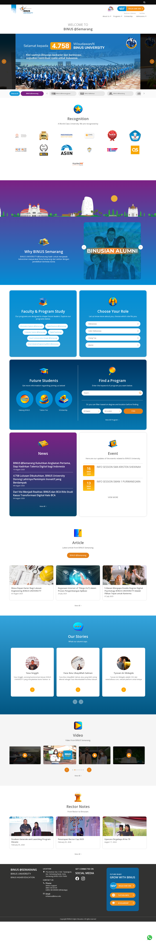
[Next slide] (152, 61)
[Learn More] (78, 61)
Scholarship (128, 16)
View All (42, 506)
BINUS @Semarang (78, 555)
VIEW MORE (113, 497)
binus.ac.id (14, 93)
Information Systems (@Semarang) (31, 326)
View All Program (111, 420)
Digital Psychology (56, 332)
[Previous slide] (75, 702)
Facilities (142, 13)
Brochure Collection (130, 13)
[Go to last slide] (4, 61)
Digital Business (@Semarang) (56, 326)
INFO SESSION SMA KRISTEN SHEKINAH (113, 470)
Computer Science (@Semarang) (35, 332)
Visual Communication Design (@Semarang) (43, 338)
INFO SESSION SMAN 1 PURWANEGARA (113, 485)
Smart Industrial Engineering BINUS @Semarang (43, 344)
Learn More (78, 61)
